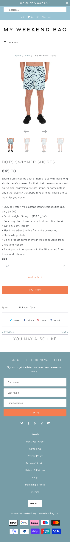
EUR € (33, 503)
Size (4, 258)
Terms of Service (35, 463)
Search (35, 434)
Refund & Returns (35, 470)
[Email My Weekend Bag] (48, 423)
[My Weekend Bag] (35, 29)
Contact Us (35, 448)
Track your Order (35, 441)
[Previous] (26, 131)
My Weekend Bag (28, 513)
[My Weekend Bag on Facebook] (28, 423)
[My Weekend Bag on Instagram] (41, 423)
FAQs (35, 477)
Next (64, 331)
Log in (22, 17)
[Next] (44, 131)
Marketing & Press (35, 484)
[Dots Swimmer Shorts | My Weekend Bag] (35, 94)
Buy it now (35, 289)
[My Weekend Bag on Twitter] (21, 423)
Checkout (46, 17)
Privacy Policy (35, 455)
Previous (8, 331)
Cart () (34, 17)
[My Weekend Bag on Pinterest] (35, 423)
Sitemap (35, 491)
